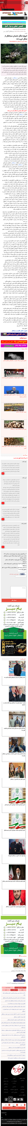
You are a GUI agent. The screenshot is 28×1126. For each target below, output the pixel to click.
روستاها (6, 1089)
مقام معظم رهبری (22, 1079)
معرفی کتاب (14, 1092)
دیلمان (6, 1087)
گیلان (14, 1078)
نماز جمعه (6, 1081)
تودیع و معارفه (14, 1089)
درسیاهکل (15, 78)
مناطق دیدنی (22, 1095)
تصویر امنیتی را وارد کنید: (14, 574)
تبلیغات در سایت (14, 1082)
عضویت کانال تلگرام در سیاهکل (19, 331)
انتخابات (6, 1092)
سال (6, 990)
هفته (22, 990)
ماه (14, 990)
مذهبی (14, 1087)
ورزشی (22, 1087)
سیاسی (6, 1078)
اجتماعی (22, 1089)
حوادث (22, 1092)
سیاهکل (6, 1084)
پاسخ (3, 473)
